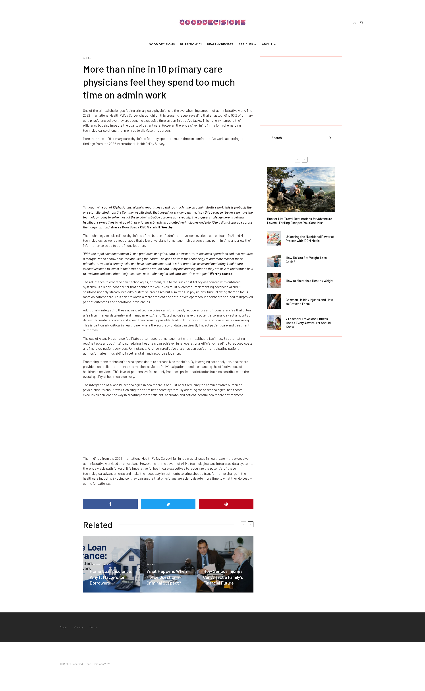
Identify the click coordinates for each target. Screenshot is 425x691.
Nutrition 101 (191, 44)
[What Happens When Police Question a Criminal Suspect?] (168, 564)
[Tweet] (168, 504)
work (220, 139)
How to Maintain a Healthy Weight (310, 281)
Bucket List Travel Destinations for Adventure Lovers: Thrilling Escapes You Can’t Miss (299, 221)
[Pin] (226, 504)
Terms (93, 627)
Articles (246, 44)
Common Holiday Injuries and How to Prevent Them (309, 302)
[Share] (110, 504)
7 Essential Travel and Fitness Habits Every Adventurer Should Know (308, 323)
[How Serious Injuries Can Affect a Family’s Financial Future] (225, 564)
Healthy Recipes (220, 44)
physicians (169, 478)
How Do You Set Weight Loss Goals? (306, 260)
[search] (330, 137)
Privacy (78, 627)
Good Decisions (162, 44)
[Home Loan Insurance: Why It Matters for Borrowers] (111, 564)
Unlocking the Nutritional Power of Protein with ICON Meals (310, 239)
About (267, 44)
